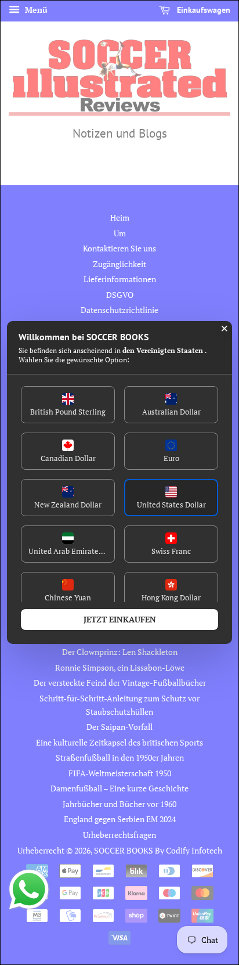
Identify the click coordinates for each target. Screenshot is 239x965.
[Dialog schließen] (224, 329)
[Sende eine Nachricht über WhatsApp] (29, 889)
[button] (68, 404)
